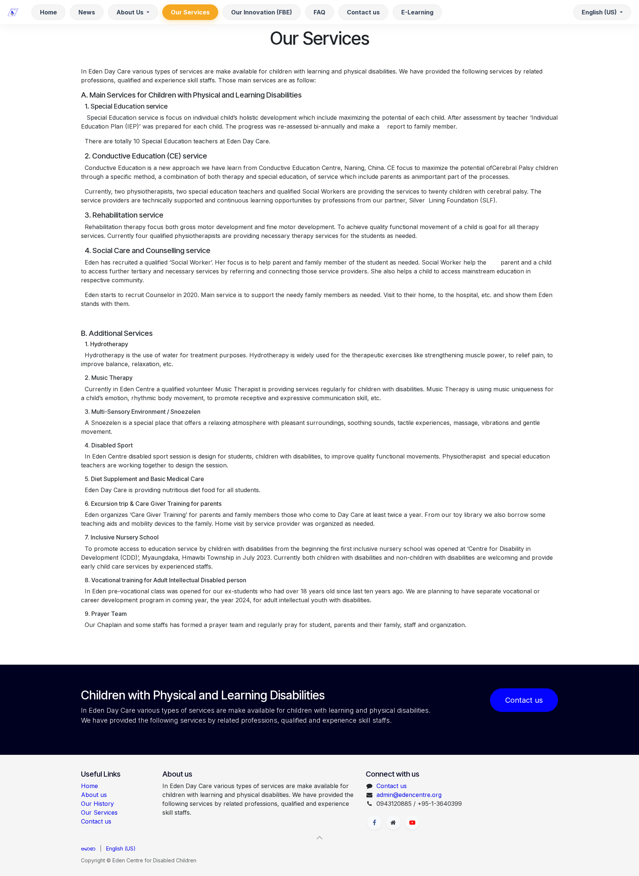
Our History (97, 803)
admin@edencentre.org (409, 794)
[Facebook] (374, 822)
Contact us (524, 700)
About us (94, 794)
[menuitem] (48, 12)
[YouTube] (412, 822)
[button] (319, 837)
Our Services (99, 812)
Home (89, 786)
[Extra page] (393, 822)
